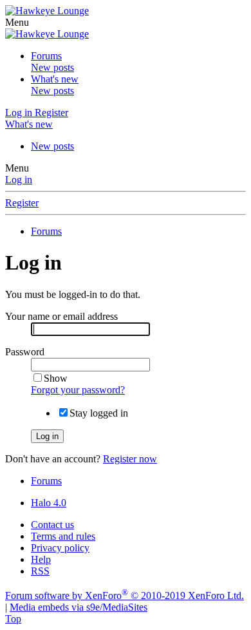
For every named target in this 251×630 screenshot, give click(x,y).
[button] (17, 22)
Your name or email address (61, 316)
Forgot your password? (78, 389)
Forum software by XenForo (124, 595)
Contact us (52, 524)
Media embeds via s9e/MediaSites (78, 607)
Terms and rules (63, 536)
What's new (55, 79)
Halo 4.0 (48, 502)
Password (24, 351)
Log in (18, 179)
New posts (52, 67)
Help (41, 559)
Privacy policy (60, 547)
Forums (46, 55)
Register (22, 202)
